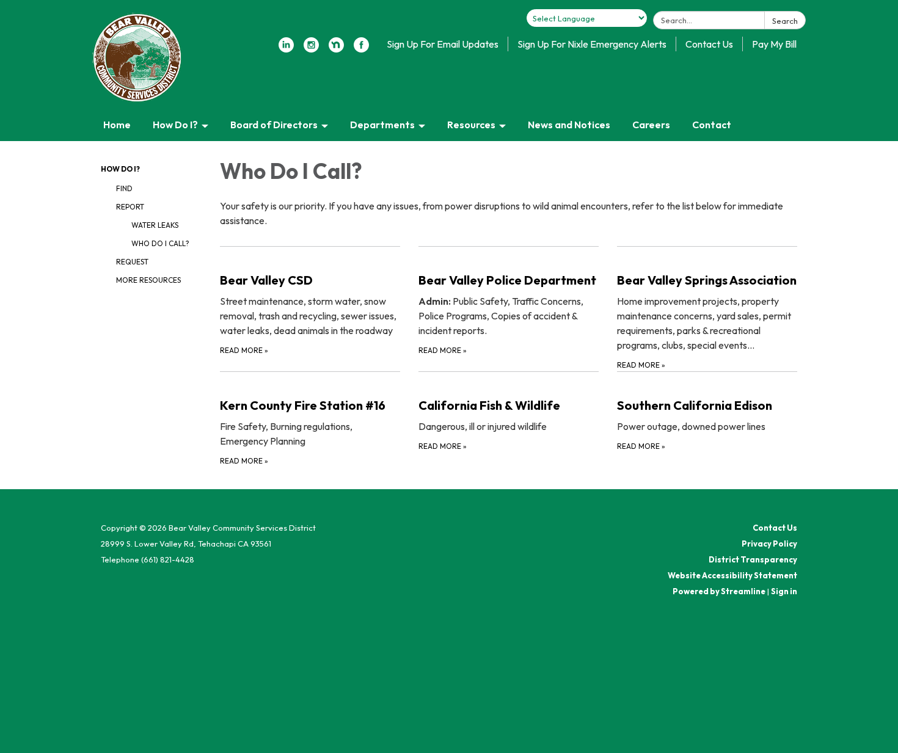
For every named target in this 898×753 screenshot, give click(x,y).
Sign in (784, 591)
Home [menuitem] (117, 124)
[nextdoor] (336, 49)
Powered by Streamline (719, 591)
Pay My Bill (774, 44)
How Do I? (120, 168)
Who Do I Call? (160, 243)
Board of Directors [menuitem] (274, 124)
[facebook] (361, 49)
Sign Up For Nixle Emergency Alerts (591, 44)
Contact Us (709, 44)
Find (124, 188)
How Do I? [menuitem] (175, 124)
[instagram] (311, 49)
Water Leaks (154, 225)
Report (130, 206)
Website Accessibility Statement (732, 575)
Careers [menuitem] (651, 124)
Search (785, 21)
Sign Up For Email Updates (442, 44)
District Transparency (753, 559)
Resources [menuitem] (471, 124)
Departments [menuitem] (382, 124)
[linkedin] (286, 49)
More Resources (148, 280)
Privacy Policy (769, 543)
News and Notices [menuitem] (569, 124)
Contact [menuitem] (711, 124)
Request (132, 261)
